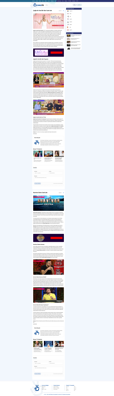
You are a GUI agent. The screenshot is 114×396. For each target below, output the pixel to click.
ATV (74, 390)
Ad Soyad (35, 171)
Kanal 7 (75, 389)
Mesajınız (35, 366)
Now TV (67, 390)
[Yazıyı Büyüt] (60, 10)
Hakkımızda (43, 386)
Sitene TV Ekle (44, 389)
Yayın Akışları (55, 389)
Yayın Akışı (79, 4)
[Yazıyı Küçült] (59, 10)
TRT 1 (75, 386)
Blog (74, 4)
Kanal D (67, 389)
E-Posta (50, 171)
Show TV (67, 386)
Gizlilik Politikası (55, 386)
